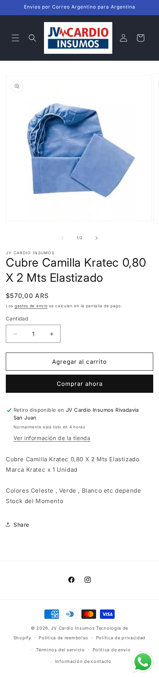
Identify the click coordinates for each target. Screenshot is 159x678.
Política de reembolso (63, 637)
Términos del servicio (60, 649)
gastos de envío (31, 305)
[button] (15, 37)
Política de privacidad (120, 637)
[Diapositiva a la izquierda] (62, 238)
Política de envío (112, 649)
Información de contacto (83, 661)
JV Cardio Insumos (73, 628)
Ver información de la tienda (52, 438)
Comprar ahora (80, 383)
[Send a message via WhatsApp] (143, 662)
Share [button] (21, 524)
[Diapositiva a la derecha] (96, 238)
